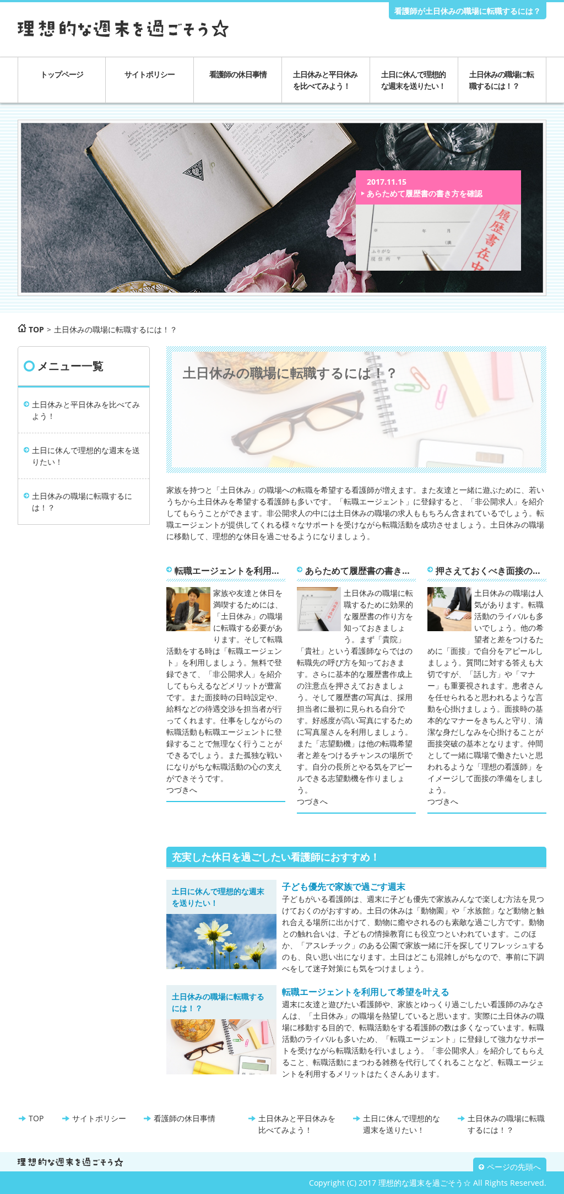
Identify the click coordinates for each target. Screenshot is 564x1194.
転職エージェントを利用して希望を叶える (230, 570)
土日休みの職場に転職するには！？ (501, 80)
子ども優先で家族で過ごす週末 (343, 886)
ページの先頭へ (514, 1167)
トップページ (61, 74)
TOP (36, 1118)
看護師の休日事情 (238, 74)
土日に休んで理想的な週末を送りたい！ (413, 80)
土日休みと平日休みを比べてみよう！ (325, 80)
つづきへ (181, 789)
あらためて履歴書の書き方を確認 (424, 193)
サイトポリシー (149, 74)
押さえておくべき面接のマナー (491, 570)
